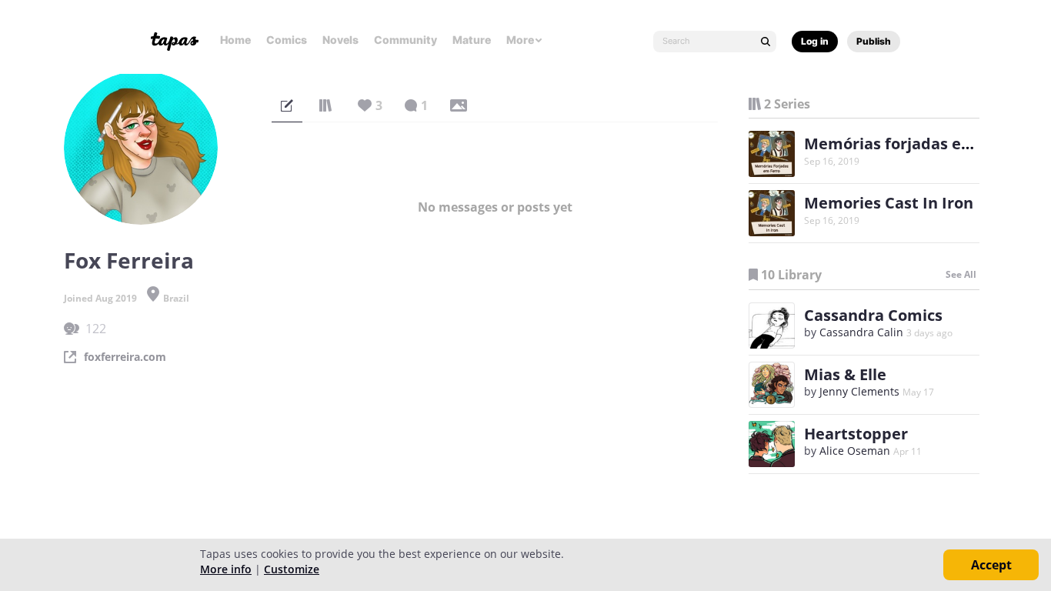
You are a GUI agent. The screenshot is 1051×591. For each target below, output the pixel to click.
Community (405, 39)
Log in (815, 41)
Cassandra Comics (873, 315)
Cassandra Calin (861, 332)
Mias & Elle (845, 374)
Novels (340, 39)
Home (235, 39)
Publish (873, 41)
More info (226, 569)
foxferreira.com (125, 357)
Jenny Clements (859, 391)
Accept (991, 564)
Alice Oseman (854, 450)
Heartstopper (856, 433)
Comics (286, 39)
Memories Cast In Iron (888, 202)
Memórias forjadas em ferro (911, 143)
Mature (471, 39)
